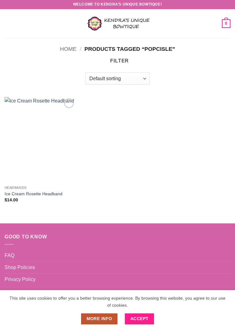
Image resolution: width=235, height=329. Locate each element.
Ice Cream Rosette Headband (33, 193)
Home (68, 49)
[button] (8, 23)
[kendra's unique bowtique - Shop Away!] (117, 23)
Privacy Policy (20, 279)
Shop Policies (20, 267)
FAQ (9, 255)
